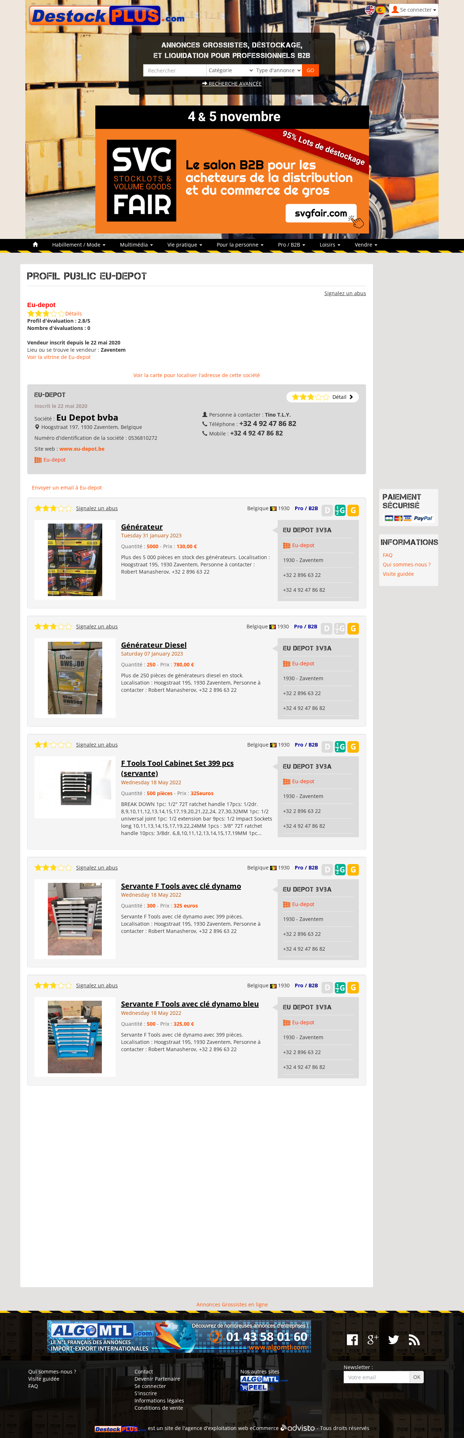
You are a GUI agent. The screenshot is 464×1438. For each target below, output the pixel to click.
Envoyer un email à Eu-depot (67, 487)
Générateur (142, 527)
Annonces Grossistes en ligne (232, 1304)
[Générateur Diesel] (75, 677)
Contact (143, 1371)
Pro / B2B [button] (290, 244)
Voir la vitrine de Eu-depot (59, 357)
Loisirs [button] (328, 244)
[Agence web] (297, 1428)
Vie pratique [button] (183, 244)
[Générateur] (75, 559)
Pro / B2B (306, 508)
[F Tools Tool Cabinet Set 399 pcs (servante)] (75, 786)
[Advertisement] (196, 1186)
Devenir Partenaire (157, 1378)
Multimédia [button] (134, 244)
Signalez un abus (345, 293)
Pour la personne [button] (238, 244)
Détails (73, 313)
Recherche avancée (234, 83)
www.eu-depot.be (81, 448)
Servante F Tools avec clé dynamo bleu (190, 1004)
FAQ (388, 554)
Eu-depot (55, 459)
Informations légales (159, 1400)
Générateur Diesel (154, 645)
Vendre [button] (364, 244)
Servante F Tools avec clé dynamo (181, 886)
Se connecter (150, 1386)
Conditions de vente (158, 1407)
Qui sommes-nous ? (407, 564)
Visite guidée (398, 573)
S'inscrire (145, 1393)
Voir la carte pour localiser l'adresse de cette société (196, 375)
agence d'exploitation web (216, 1428)
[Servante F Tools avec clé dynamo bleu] (75, 1036)
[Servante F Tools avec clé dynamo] (75, 918)
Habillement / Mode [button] (77, 244)
